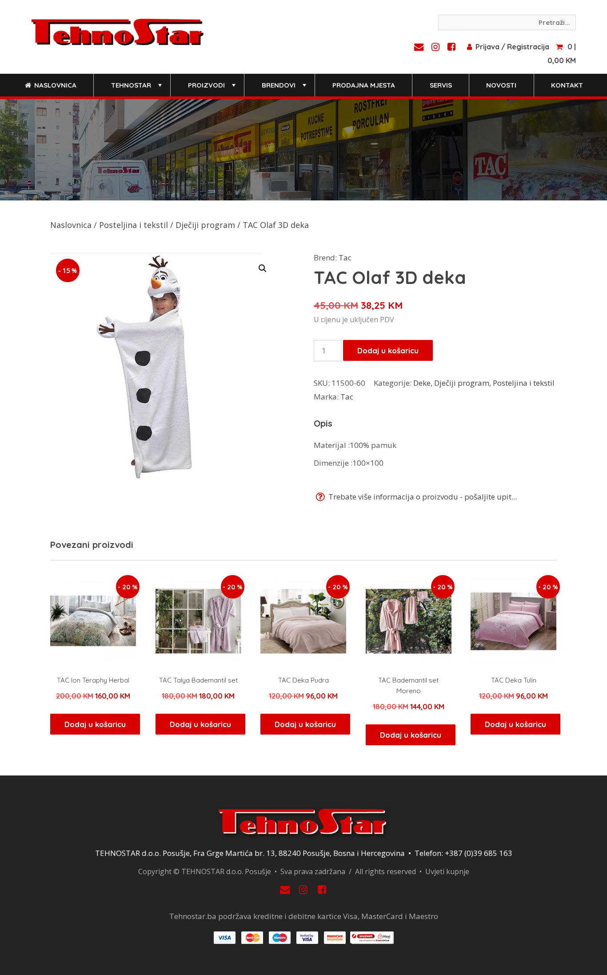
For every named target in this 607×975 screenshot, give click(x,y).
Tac (345, 257)
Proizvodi (212, 88)
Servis (441, 85)
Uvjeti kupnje (447, 871)
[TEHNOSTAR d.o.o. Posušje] (117, 31)
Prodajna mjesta (363, 85)
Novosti (501, 85)
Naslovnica (54, 85)
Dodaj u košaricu (388, 350)
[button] (263, 268)
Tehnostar (137, 88)
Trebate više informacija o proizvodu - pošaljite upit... (422, 496)
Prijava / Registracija (512, 46)
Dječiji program (205, 225)
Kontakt (567, 85)
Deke (422, 383)
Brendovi (285, 88)
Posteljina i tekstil (133, 225)
